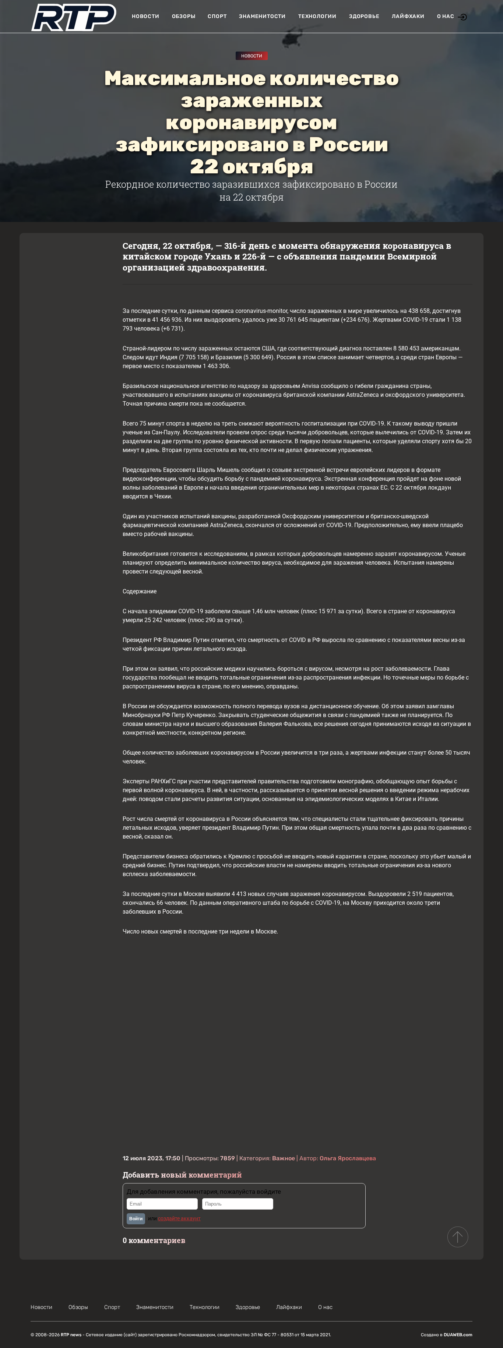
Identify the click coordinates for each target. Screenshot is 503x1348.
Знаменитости (262, 16)
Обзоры (184, 16)
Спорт (217, 16)
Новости (145, 16)
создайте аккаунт (179, 1218)
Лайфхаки (408, 16)
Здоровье (364, 16)
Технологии (317, 16)
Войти (136, 1218)
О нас (445, 16)
